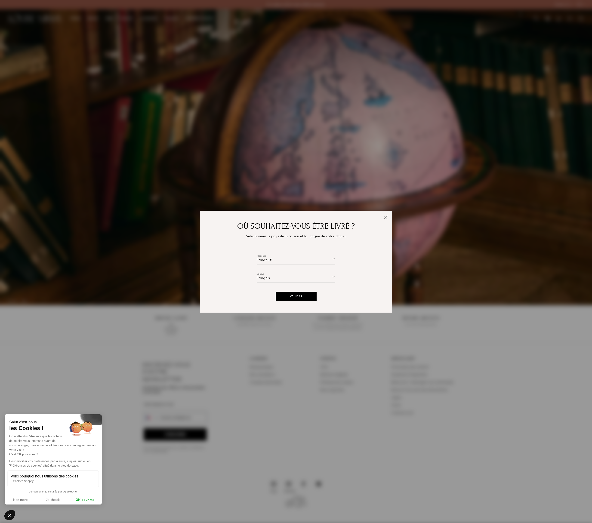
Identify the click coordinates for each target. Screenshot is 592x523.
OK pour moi (86, 499)
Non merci (20, 499)
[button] (9, 515)
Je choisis (53, 499)
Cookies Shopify (23, 481)
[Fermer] (385, 217)
